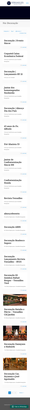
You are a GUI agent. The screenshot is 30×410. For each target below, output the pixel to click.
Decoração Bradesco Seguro (14, 241)
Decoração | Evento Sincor (13, 42)
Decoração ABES (12, 227)
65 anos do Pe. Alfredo (11, 127)
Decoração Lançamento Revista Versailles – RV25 (14, 259)
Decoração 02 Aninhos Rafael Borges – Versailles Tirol (13, 279)
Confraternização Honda (13, 181)
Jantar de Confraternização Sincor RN (13, 162)
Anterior (21, 392)
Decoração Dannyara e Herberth (14, 345)
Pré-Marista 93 (12, 144)
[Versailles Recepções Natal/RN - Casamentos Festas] (15, 3)
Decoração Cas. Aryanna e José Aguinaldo (11, 376)
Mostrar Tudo (23, 33)
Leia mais (24, 47)
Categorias (6, 31)
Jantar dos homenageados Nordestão (12, 90)
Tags (12, 31)
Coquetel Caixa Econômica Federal (13, 54)
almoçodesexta (12, 213)
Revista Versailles (13, 198)
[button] (19, 406)
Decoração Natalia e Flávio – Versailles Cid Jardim (14, 312)
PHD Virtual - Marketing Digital (19, 404)
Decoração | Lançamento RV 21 (13, 72)
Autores (18, 31)
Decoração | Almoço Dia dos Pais (14, 109)
